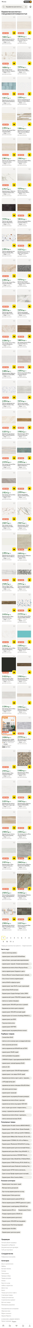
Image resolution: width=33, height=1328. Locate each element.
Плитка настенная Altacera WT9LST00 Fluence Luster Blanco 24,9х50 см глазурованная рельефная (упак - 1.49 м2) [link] (24, 495)
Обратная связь (5, 1311)
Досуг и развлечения (7, 1264)
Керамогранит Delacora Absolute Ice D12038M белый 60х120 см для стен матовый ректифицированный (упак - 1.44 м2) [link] (8, 374)
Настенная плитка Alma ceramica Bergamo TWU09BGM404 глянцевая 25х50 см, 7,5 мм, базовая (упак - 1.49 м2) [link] (8, 343)
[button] (30, 7)
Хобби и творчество (7, 1285)
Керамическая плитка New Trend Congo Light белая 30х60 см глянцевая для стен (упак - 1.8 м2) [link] (8, 804)
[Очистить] (26, 7)
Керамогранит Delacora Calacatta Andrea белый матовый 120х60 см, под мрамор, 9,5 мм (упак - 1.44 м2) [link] (8, 191)
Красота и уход (5, 1283)
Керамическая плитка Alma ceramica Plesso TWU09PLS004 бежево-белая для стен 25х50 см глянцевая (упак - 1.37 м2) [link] (8, 39)
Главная (3, 1325)
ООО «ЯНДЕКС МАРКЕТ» (13, 1319)
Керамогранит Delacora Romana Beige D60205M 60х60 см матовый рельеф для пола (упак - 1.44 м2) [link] (24, 556)
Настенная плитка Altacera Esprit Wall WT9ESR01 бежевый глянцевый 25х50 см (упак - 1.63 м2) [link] (8, 526)
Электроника (5, 1273)
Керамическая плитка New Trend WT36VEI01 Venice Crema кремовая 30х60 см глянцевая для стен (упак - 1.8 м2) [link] (8, 434)
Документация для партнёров (9, 1247)
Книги (3, 1290)
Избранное (16, 1325)
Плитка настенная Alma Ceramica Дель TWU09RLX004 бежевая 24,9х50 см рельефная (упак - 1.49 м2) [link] (8, 131)
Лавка (10, 1325)
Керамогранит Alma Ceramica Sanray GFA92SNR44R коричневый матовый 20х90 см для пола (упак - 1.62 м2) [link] (24, 679)
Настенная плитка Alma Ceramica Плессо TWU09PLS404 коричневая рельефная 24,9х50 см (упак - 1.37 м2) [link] (24, 343)
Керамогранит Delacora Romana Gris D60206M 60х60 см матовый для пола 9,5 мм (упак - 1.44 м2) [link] (24, 865)
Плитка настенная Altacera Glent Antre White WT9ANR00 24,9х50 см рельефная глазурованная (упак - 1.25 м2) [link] (24, 191)
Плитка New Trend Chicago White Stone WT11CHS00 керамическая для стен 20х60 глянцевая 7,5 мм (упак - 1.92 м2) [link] (8, 586)
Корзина (23, 1325)
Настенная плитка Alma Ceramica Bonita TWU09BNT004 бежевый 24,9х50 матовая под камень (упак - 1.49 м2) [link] (8, 709)
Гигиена (3, 1271)
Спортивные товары (7, 1295)
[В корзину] (14, 33)
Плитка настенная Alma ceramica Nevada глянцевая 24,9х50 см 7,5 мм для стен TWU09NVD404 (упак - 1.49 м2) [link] (8, 282)
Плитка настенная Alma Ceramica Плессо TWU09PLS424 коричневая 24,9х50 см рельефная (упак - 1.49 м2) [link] (24, 222)
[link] (9, 952)
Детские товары (6, 1302)
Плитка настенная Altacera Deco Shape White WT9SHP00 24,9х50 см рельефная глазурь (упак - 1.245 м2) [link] (24, 404)
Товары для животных (7, 1297)
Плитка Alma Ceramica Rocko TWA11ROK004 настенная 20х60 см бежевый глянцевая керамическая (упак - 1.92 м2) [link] (8, 895)
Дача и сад (4, 1288)
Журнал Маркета (6, 1316)
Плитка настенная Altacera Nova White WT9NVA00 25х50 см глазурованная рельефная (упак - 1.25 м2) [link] (24, 70)
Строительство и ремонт (8, 1300)
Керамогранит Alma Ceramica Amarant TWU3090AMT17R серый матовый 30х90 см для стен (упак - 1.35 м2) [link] (8, 865)
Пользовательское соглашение (9, 1308)
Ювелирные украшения (8, 1304)
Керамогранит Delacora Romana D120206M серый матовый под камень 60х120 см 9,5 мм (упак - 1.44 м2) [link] (24, 804)
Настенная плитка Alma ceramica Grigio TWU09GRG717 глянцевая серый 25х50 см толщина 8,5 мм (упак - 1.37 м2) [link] (24, 739)
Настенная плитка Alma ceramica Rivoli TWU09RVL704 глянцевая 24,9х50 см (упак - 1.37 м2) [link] (8, 465)
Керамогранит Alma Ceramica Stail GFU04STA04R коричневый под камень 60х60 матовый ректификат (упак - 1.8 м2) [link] (24, 773)
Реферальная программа (8, 1257)
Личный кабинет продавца (8, 1242)
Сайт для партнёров (7, 1250)
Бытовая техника (6, 1268)
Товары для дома (6, 1278)
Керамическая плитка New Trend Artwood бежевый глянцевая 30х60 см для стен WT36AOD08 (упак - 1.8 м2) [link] (8, 834)
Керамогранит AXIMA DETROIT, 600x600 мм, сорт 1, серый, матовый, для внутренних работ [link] (8, 740)
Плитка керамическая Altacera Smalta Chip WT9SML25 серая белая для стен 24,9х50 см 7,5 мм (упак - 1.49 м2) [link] (8, 404)
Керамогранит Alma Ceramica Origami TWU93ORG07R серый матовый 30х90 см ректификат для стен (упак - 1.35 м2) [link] (8, 773)
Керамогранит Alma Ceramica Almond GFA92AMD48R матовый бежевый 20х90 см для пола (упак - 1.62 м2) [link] (23, 434)
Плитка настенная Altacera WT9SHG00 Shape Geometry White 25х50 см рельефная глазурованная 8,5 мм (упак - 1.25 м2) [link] (24, 313)
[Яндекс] (14, 1321)
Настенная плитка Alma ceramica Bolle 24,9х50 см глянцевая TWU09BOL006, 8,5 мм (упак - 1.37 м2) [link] (24, 616)
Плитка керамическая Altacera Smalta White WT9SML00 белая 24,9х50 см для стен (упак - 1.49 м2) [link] (24, 100)
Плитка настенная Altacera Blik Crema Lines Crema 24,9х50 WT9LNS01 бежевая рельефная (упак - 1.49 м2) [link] (8, 313)
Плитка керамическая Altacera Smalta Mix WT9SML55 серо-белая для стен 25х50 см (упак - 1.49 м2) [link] (8, 252)
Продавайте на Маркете (8, 1245)
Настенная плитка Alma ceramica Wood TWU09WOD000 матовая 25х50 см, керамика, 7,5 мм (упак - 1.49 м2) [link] (24, 834)
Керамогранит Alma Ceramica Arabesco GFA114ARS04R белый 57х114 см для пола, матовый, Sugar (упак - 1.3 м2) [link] (24, 526)
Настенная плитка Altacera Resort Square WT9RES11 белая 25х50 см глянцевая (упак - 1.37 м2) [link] (8, 70)
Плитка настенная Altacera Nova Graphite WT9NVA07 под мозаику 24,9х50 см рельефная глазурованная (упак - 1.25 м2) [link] (24, 282)
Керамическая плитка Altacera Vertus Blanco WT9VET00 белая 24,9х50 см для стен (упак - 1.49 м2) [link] (8, 556)
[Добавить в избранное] (14, 17)
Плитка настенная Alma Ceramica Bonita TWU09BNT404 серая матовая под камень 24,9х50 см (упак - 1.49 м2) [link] (24, 373)
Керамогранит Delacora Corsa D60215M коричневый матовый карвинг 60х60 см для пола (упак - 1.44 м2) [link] (24, 895)
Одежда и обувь (6, 1276)
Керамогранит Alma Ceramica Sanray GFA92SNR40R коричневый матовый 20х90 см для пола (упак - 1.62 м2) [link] (8, 617)
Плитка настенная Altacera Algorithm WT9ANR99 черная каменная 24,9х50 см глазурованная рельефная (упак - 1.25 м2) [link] (8, 222)
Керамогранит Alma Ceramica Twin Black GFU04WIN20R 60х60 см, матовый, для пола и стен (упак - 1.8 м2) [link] (8, 679)
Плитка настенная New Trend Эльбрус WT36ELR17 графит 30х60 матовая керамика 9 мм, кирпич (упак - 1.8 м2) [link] (24, 926)
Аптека (3, 1280)
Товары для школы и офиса (9, 1292)
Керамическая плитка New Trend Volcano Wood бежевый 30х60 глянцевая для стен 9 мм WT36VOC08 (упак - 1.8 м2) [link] (24, 252)
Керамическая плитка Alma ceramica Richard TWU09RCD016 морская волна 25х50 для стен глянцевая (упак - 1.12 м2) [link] (8, 100)
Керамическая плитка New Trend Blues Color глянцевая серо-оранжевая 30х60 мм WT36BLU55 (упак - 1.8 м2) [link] (8, 926)
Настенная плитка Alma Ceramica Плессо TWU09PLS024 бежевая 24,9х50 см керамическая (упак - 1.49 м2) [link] (24, 39)
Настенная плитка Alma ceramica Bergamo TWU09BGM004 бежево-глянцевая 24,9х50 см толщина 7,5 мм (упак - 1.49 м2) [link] (8, 648)
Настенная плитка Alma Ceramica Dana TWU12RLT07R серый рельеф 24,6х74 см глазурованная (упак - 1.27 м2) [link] (8, 495)
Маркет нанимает (6, 1313)
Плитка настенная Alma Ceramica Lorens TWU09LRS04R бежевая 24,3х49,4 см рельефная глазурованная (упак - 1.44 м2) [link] (8, 161)
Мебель (3, 1266)
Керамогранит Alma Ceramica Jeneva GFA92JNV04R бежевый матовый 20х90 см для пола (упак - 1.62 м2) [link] (23, 709)
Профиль (29, 1325)
